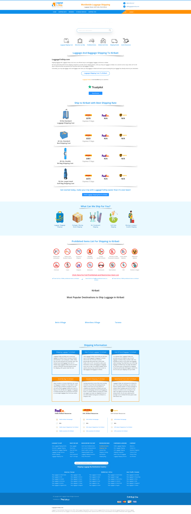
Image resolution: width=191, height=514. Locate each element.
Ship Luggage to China (132, 479)
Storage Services (81, 12)
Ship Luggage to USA (57, 477)
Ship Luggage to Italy (76, 475)
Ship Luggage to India (132, 481)
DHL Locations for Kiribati (93, 431)
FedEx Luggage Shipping (119, 446)
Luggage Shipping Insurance (88, 454)
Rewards (71, 12)
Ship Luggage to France (76, 479)
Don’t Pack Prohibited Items (88, 446)
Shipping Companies (119, 452)
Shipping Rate (62, 12)
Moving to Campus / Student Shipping (131, 226)
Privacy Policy (133, 454)
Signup (131, 12)
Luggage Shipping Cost (57, 456)
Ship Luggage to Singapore (133, 483)
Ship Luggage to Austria (57, 483)
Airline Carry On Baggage (120, 454)
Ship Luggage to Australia (133, 475)
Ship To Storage (74, 456)
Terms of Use (133, 452)
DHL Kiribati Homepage (92, 419)
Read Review (95, 93)
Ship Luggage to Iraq (94, 483)
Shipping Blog (102, 456)
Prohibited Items (103, 446)
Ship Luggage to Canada (58, 479)
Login (124, 12)
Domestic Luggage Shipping (59, 448)
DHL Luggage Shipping (119, 448)
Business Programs (134, 450)
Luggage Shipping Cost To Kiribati (95, 73)
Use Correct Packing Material (89, 448)
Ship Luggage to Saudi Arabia (115, 475)
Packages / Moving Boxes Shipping (77, 226)
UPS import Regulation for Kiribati (123, 427)
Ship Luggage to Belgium (77, 485)
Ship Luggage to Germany (58, 481)
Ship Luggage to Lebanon (114, 481)
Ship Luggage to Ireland (76, 481)
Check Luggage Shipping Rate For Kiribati (95, 194)
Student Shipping (56, 454)
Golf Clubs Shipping (113, 226)
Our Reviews (133, 456)
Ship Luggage (73, 446)
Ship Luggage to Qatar (94, 477)
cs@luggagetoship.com (132, 6)
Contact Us (132, 448)
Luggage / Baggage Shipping (59, 226)
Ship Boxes (72, 448)
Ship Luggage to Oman (94, 485)
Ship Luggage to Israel (94, 481)
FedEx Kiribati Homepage (65, 419)
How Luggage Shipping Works (59, 446)
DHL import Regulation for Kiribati (95, 427)
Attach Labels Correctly (87, 450)
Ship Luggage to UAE (94, 479)
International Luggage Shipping (59, 450)
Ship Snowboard (74, 454)
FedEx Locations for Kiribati (66, 431)
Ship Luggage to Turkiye (76, 483)
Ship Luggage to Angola (113, 485)
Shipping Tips (92, 12)
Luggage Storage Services (58, 452)
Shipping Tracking (103, 452)
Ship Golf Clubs (73, 450)
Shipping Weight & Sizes (87, 452)
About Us (132, 446)
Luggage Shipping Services (120, 456)
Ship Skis (72, 452)
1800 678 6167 (130, 3)
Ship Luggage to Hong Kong (133, 477)
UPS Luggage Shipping (119, 450)
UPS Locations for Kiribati (121, 431)
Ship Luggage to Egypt (113, 477)
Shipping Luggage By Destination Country (91, 467)
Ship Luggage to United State (59, 475)
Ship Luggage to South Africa (115, 479)
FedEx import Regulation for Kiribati (68, 427)
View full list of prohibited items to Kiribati (66, 278)
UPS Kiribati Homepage (120, 419)
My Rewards (102, 454)
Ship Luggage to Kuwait (95, 475)
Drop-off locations (86, 456)
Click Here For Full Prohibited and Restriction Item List (95, 275)
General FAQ (102, 450)
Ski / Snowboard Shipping (95, 226)
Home (54, 12)
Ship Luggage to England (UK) (59, 485)
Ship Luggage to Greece (76, 477)
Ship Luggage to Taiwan (132, 485)
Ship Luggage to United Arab (115, 483)
